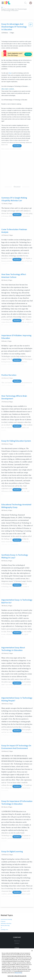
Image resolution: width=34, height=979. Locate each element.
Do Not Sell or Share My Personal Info (17, 976)
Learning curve (4, 929)
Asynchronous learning (6, 919)
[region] (17, 963)
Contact (17, 943)
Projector (3, 921)
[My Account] (31, 3)
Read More (17, 214)
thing (10, 73)
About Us (17, 941)
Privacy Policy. (18, 972)
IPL (2, 7)
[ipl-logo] (7, 4)
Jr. (1, 927)
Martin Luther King (5, 925)
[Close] (32, 951)
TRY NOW (28, 54)
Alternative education (6, 923)
